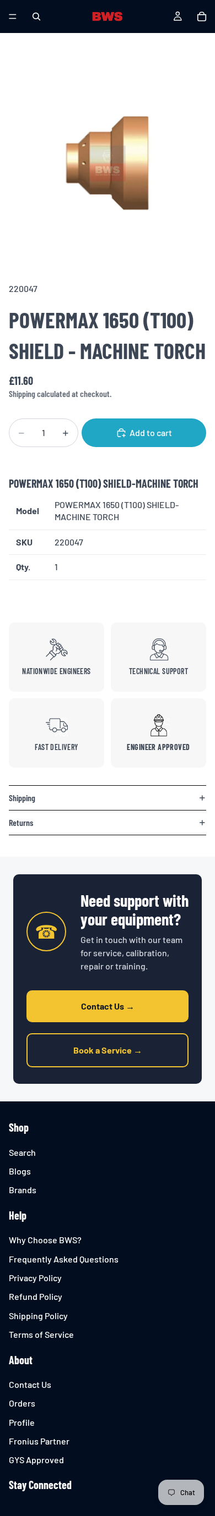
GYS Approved (36, 1460)
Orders (22, 1403)
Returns (21, 822)
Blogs (20, 1171)
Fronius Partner (39, 1441)
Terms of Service (41, 1334)
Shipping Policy (38, 1315)
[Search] (36, 16)
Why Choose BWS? (45, 1239)
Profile (22, 1422)
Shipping (22, 797)
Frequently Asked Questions (64, 1259)
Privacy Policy (35, 1277)
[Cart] (202, 16)
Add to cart (151, 432)
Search (22, 1152)
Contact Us (30, 1384)
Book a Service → (107, 1050)
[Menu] (12, 16)
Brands (22, 1190)
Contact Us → (108, 1006)
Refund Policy (35, 1297)
